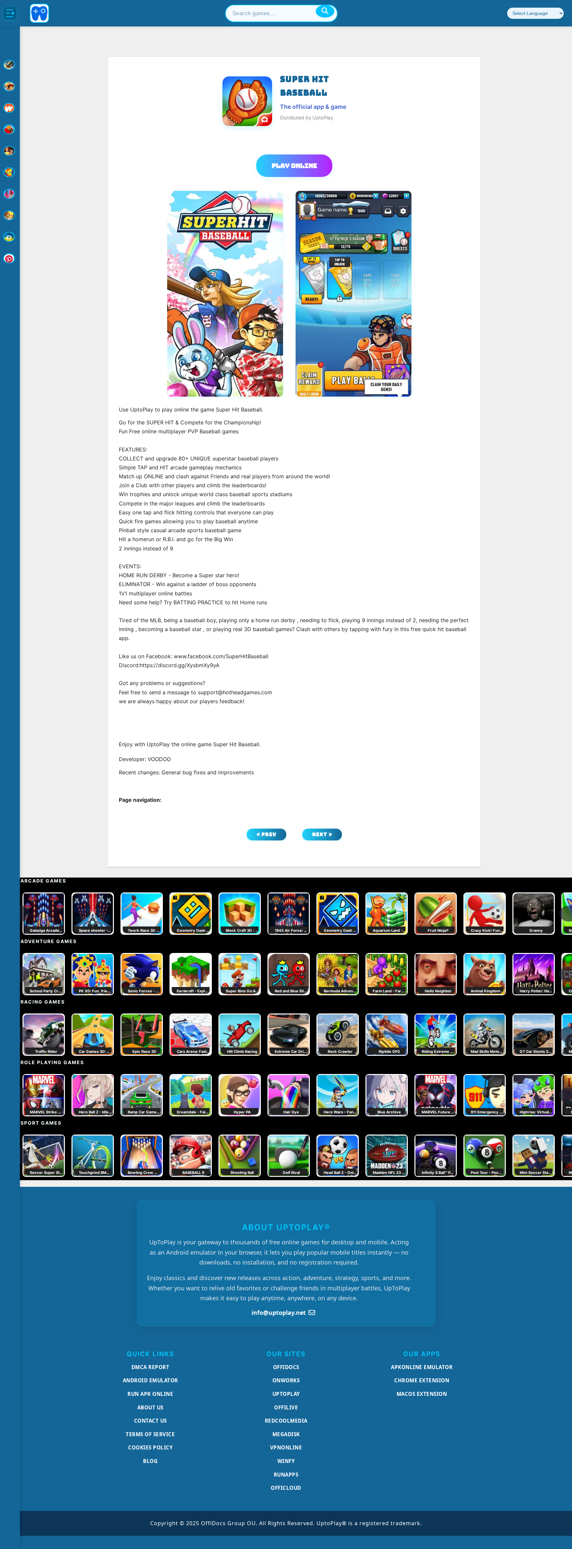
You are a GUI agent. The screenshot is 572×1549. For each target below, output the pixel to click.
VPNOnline (286, 1447)
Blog (150, 1461)
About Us (150, 1407)
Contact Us (150, 1420)
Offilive (286, 1407)
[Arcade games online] (10, 86)
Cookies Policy (150, 1447)
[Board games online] (10, 108)
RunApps (286, 1474)
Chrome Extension (421, 1380)
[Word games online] (10, 237)
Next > (322, 834)
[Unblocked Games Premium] (10, 258)
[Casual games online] (10, 129)
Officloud (286, 1487)
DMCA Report (150, 1367)
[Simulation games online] (10, 172)
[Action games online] (10, 65)
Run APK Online (150, 1394)
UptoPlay (286, 1394)
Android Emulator (150, 1380)
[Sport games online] (10, 194)
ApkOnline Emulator (422, 1367)
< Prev (266, 834)
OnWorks (286, 1380)
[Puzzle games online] (10, 151)
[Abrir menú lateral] (10, 13)
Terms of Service (150, 1434)
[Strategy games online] (10, 215)
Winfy (286, 1461)
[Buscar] (325, 11)
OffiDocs (286, 1367)
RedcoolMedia (286, 1420)
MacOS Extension (422, 1394)
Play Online (294, 165)
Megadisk (286, 1434)
